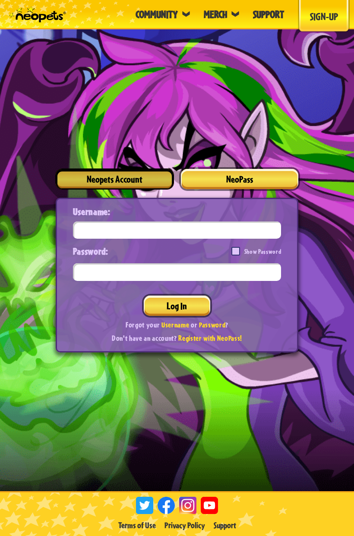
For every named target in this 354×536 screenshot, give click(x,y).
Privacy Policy (184, 525)
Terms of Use (137, 525)
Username (175, 324)
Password (212, 324)
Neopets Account (114, 179)
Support (225, 525)
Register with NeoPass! (210, 338)
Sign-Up (324, 16)
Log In (177, 306)
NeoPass (239, 179)
